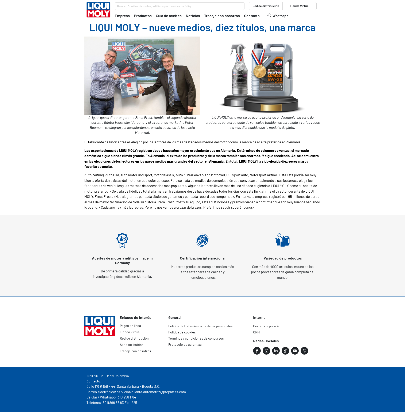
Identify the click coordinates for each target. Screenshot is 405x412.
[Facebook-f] (257, 351)
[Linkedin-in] (276, 351)
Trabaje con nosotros (135, 351)
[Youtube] (295, 351)
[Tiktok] (285, 351)
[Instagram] (266, 351)
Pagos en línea (130, 326)
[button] (122, 15)
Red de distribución (134, 338)
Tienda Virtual (130, 332)
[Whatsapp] (269, 15)
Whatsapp (281, 16)
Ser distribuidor (131, 345)
